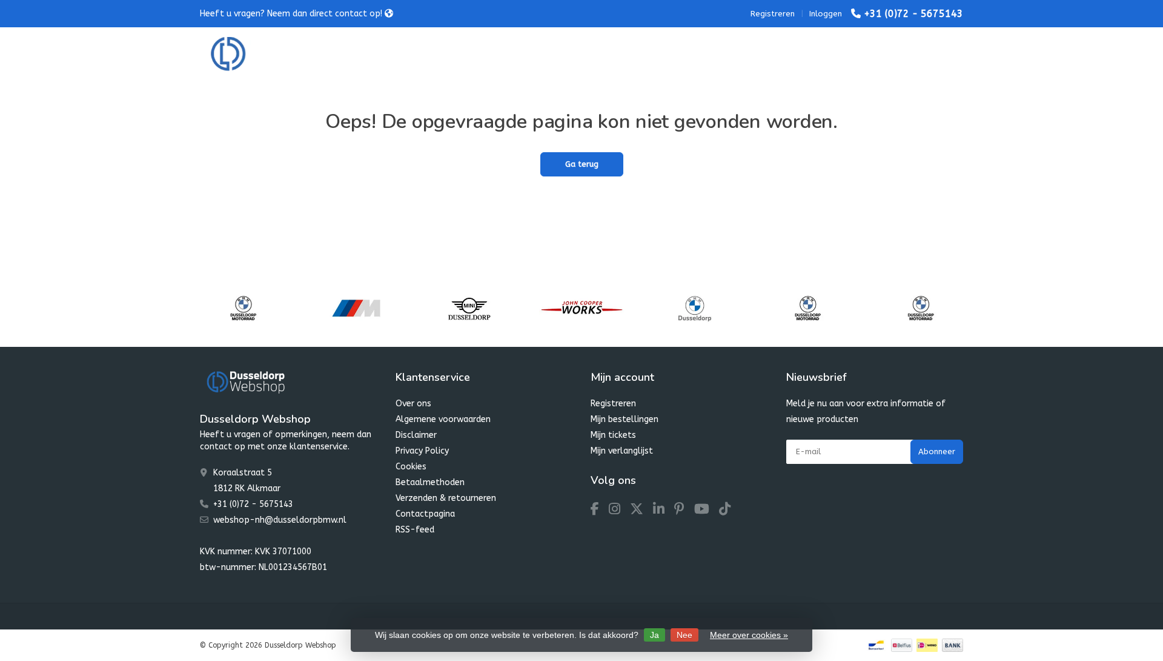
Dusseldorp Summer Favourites (548, 54)
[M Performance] (356, 308)
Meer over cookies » (749, 635)
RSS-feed (415, 530)
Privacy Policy (422, 451)
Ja (654, 635)
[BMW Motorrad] (243, 308)
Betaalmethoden (430, 482)
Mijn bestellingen (624, 419)
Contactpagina (425, 514)
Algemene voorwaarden (443, 419)
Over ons (413, 403)
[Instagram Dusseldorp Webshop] (619, 511)
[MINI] (469, 308)
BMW (404, 54)
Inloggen (825, 13)
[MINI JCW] (582, 308)
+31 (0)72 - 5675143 (913, 13)
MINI (451, 54)
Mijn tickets (613, 435)
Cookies (411, 466)
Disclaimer (416, 435)
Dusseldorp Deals (670, 54)
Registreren (772, 13)
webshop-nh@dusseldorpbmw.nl (279, 520)
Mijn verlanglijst (622, 451)
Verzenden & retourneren (446, 498)
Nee (684, 635)
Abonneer (936, 451)
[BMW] (694, 308)
